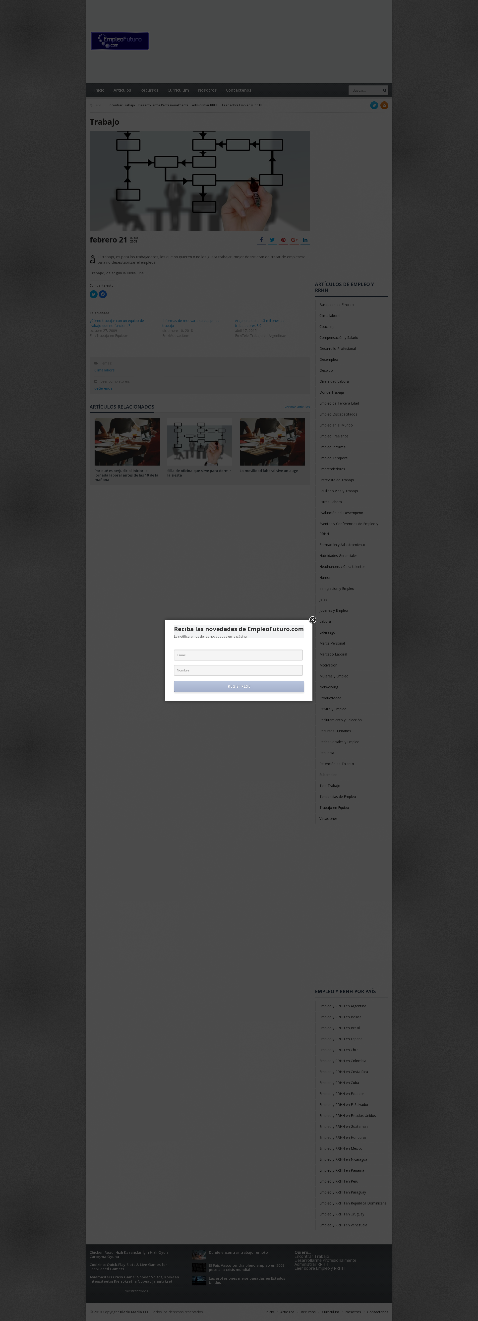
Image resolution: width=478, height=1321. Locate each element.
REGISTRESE (239, 686)
